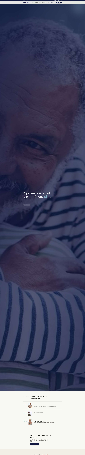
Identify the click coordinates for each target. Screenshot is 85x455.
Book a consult (59, 2)
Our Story (40, 2)
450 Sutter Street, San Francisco (27, 0)
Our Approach (36, 2)
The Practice (48, 2)
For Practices (51, 2)
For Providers (59, 0)
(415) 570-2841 (55, 0)
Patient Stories (44, 2)
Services (33, 2)
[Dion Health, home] (26, 2)
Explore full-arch (26, 204)
